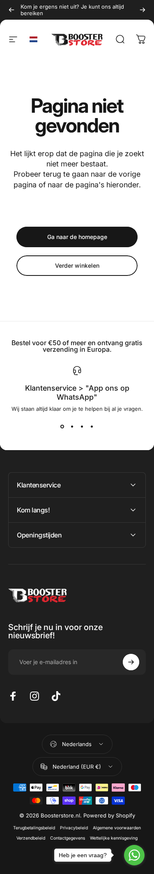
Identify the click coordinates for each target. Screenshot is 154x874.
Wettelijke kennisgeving (114, 838)
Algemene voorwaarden (117, 828)
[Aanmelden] (131, 662)
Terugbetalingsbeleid (34, 828)
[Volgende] (142, 10)
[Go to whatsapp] (134, 855)
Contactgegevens (67, 838)
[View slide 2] (72, 427)
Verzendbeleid (30, 838)
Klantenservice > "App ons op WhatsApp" (77, 393)
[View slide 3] (82, 427)
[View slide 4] (92, 427)
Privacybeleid (74, 828)
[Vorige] (11, 10)
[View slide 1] (62, 427)
